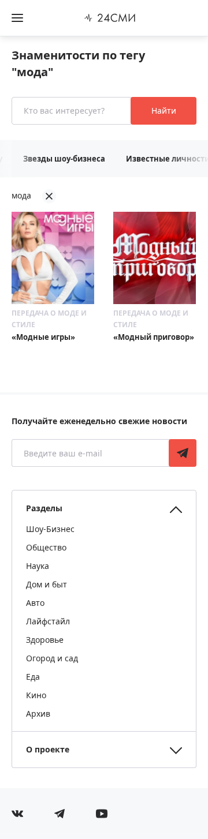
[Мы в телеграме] (59, 813)
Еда (33, 676)
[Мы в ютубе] (101, 813)
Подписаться (182, 453)
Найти (163, 110)
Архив (38, 713)
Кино (36, 695)
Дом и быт (46, 584)
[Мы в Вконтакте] (17, 813)
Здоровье (45, 639)
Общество (46, 547)
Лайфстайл (48, 621)
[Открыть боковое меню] (17, 18)
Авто (35, 602)
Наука (37, 565)
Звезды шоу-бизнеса (64, 158)
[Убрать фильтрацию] (49, 196)
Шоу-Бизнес (50, 528)
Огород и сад (52, 658)
